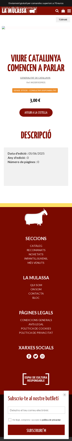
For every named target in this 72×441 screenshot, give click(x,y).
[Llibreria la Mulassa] (19, 10)
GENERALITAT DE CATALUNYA (35, 78)
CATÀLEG (36, 245)
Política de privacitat (36, 332)
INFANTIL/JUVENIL (36, 258)
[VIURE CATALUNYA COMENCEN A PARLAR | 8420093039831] (36, 27)
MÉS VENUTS (36, 262)
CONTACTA (36, 293)
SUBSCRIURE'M (36, 431)
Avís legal (36, 324)
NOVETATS (36, 254)
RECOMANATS (36, 250)
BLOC (36, 297)
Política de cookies (36, 328)
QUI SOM (36, 285)
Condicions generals (36, 320)
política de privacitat (51, 420)
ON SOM (36, 289)
